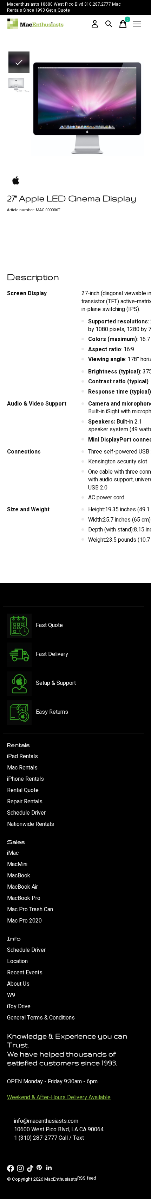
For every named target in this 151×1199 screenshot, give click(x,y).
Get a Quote (58, 10)
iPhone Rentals (25, 779)
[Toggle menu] (137, 24)
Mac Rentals (22, 767)
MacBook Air (22, 887)
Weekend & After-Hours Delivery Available (59, 1097)
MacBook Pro (23, 898)
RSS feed (86, 1178)
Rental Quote (23, 790)
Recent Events (24, 972)
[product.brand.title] (75, 181)
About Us (18, 984)
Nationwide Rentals (30, 824)
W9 (11, 995)
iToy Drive (19, 1006)
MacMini (17, 864)
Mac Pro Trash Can (30, 909)
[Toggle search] (109, 24)
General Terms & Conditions (41, 1018)
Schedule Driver (26, 813)
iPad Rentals (22, 756)
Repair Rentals (24, 801)
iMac (13, 853)
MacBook (18, 875)
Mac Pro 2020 (24, 921)
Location (17, 961)
